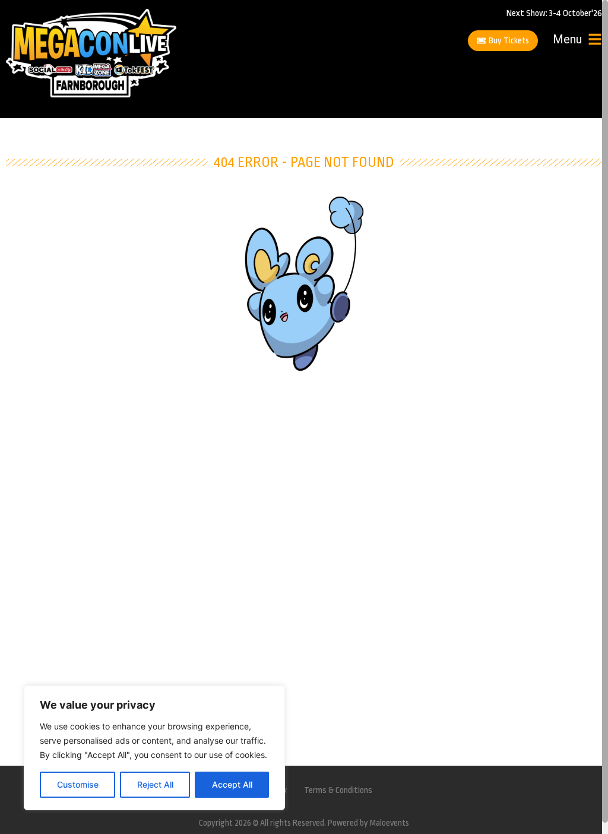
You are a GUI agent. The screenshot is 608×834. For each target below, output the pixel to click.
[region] (154, 747)
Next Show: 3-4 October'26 (554, 13)
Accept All (232, 784)
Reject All (155, 784)
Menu (567, 39)
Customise (78, 784)
